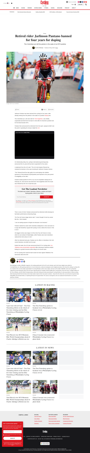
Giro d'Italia (37, 418)
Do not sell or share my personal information (50, 438)
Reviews (30, 7)
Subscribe (80, 4)
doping (46, 115)
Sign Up (12, 438)
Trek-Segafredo (39, 118)
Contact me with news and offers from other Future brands (13, 435)
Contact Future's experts (33, 436)
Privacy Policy (17, 443)
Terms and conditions (46, 436)
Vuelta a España (38, 421)
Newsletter (52, 109)
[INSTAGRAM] (20, 261)
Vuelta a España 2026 (40, 11)
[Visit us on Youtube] (84, 2)
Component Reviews (68, 421)
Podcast (67, 7)
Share (18, 109)
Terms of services (31, 200)
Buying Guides (38, 7)
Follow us (45, 109)
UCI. (39, 128)
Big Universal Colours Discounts (24, 11)
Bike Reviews (66, 418)
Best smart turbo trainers (54, 421)
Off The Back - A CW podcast (56, 11)
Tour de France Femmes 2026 (72, 11)
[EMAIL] (24, 261)
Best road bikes (52, 416)
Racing (23, 7)
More (73, 7)
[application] (34, 145)
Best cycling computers (54, 423)
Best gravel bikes (53, 418)
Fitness (46, 7)
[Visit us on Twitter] (80, 2)
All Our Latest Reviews (68, 416)
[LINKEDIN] (22, 261)
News (17, 7)
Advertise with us (32, 438)
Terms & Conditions (11, 444)
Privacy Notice (19, 201)
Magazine (59, 7)
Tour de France (37, 416)
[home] (14, 8)
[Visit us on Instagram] (78, 2)
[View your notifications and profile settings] (11, 3)
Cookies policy (66, 436)
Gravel (53, 7)
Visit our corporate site (62, 448)
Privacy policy (57, 436)
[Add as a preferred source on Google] (45, 443)
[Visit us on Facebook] (82, 2)
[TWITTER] (18, 261)
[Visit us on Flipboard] (86, 2)
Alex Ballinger (40, 47)
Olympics (36, 423)
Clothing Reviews (67, 423)
